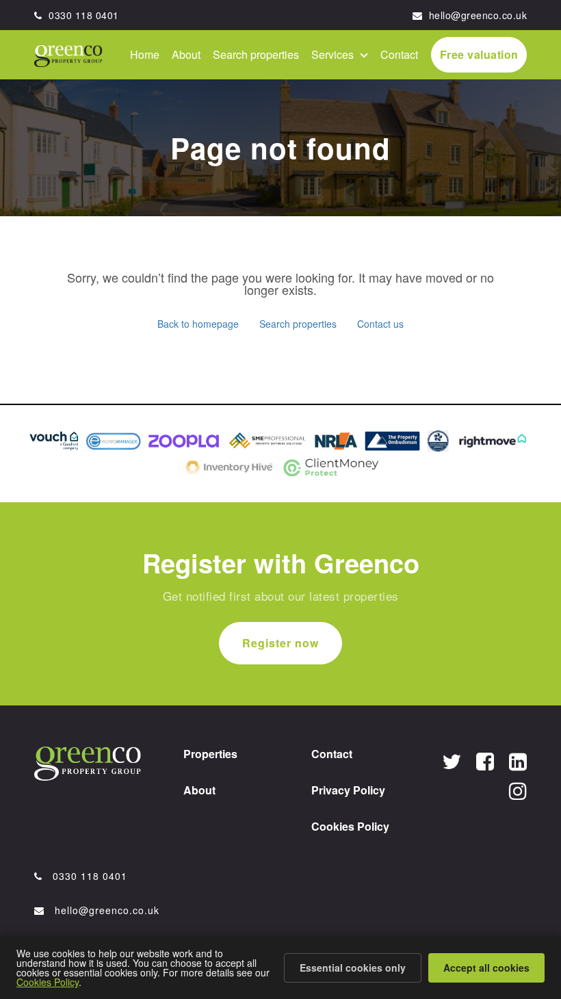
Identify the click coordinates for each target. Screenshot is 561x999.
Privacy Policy (348, 790)
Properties (210, 754)
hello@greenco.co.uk (476, 15)
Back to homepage (198, 323)
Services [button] (333, 54)
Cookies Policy (350, 826)
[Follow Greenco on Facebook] (485, 760)
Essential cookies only (353, 967)
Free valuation (479, 54)
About (186, 54)
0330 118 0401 (82, 15)
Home (144, 54)
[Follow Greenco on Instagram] (518, 790)
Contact (399, 54)
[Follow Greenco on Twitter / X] (451, 760)
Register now (280, 643)
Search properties (256, 54)
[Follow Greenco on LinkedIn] (518, 760)
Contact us (380, 323)
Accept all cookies (486, 967)
